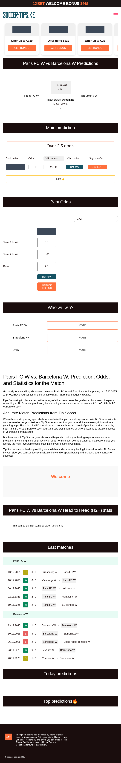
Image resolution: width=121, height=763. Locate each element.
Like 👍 (60, 179)
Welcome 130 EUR (47, 286)
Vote (82, 325)
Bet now (74, 167)
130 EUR (97, 167)
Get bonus (21, 48)
